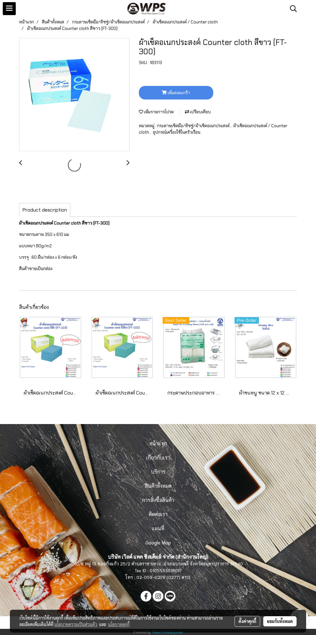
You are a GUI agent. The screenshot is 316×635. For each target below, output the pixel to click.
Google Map (158, 542)
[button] (291, 8)
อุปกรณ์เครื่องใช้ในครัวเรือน (176, 132)
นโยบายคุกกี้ (119, 624)
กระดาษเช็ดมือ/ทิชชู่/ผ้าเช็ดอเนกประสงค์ (194, 125)
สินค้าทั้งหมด (158, 485)
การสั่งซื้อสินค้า (158, 499)
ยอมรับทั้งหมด (280, 621)
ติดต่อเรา (158, 514)
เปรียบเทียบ (200, 112)
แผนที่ (158, 528)
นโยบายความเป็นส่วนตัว (75, 624)
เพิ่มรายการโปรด (158, 112)
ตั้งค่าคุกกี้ (247, 621)
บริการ (158, 471)
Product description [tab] (45, 210)
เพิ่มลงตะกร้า (178, 92)
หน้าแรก (158, 443)
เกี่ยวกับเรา (158, 457)
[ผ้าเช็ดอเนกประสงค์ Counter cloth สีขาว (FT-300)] (74, 95)
